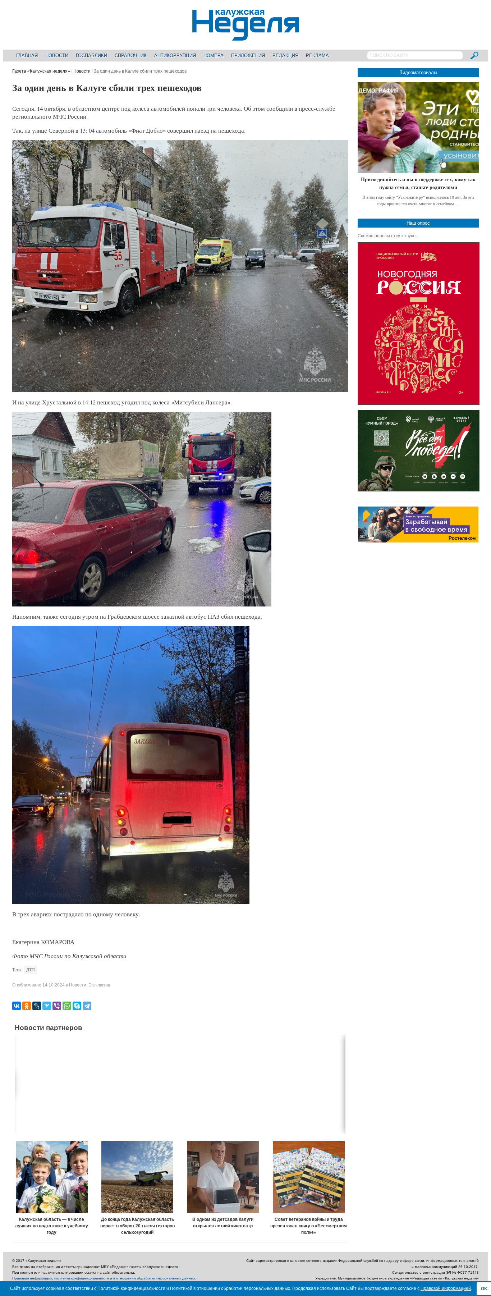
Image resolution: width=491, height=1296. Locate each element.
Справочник (131, 55)
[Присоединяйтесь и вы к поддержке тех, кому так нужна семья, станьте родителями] (418, 127)
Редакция (285, 55)
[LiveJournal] (36, 1006)
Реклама (317, 55)
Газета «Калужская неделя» (41, 71)
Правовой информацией (446, 1288)
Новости (56, 55)
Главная (27, 55)
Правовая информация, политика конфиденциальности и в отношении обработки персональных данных (103, 1278)
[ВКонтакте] (16, 1006)
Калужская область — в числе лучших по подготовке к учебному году (51, 1226)
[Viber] (56, 1006)
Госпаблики (91, 55)
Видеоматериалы (418, 72)
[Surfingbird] (46, 1006)
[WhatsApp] (67, 1006)
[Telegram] (87, 1006)
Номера (213, 55)
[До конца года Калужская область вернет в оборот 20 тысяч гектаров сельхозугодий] (137, 1177)
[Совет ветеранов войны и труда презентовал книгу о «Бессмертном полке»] (308, 1177)
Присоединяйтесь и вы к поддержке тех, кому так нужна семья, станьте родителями (418, 183)
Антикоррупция (175, 55)
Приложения (248, 55)
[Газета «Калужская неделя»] (245, 36)
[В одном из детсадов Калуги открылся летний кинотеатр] (223, 1177)
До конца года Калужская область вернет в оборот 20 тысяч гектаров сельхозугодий (137, 1226)
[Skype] (77, 1006)
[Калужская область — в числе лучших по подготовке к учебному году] (51, 1177)
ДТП (30, 969)
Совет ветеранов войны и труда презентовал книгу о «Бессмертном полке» (308, 1226)
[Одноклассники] (26, 1006)
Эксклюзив (99, 985)
